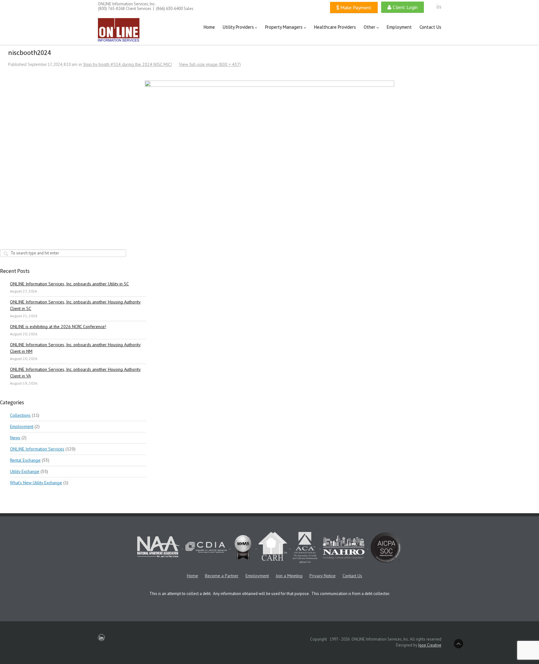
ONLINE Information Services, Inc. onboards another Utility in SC (69, 284)
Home (192, 575)
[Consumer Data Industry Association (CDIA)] (207, 547)
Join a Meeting (289, 575)
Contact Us (352, 575)
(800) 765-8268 (111, 8)
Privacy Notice (322, 575)
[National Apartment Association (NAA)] (159, 547)
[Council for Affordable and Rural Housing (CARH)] (273, 547)
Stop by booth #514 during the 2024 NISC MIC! (127, 64)
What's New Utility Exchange (36, 482)
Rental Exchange (25, 460)
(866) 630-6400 (169, 8)
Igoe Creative (429, 645)
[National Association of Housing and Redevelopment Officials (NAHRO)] (344, 547)
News (15, 437)
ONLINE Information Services (37, 449)
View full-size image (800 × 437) (210, 64)
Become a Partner (222, 575)
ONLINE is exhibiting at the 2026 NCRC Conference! (58, 326)
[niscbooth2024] (269, 149)
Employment (21, 426)
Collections (20, 415)
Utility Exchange (24, 471)
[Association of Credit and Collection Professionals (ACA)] (305, 547)
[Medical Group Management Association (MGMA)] (244, 547)
